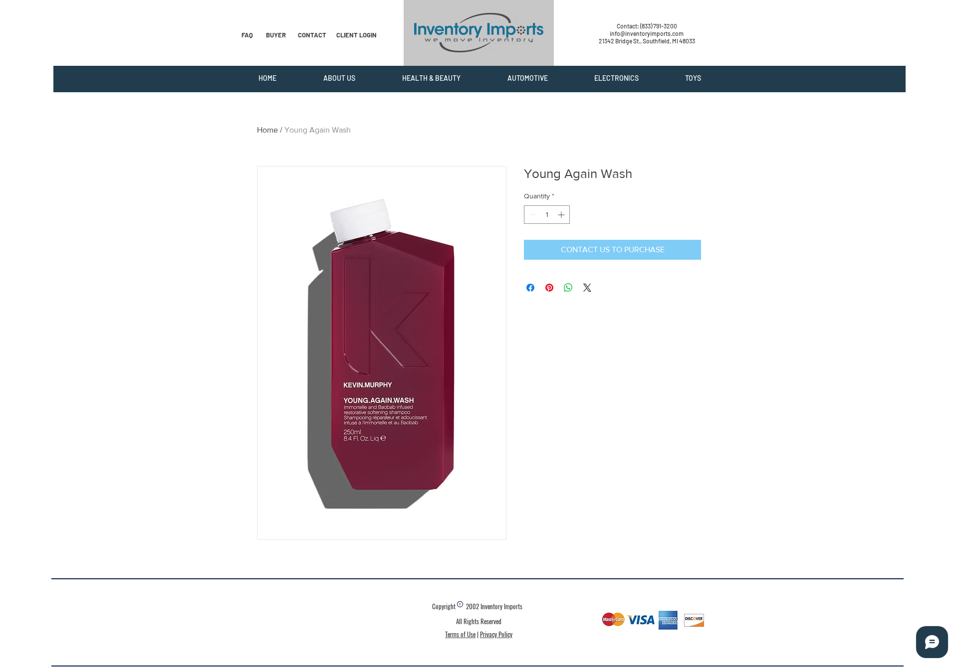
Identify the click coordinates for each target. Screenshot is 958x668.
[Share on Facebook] (530, 288)
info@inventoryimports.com (647, 33)
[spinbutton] (547, 214)
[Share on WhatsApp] (568, 288)
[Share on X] (587, 288)
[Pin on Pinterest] (549, 288)
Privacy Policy (496, 634)
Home (267, 130)
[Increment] (562, 214)
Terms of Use (460, 634)
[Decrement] (531, 214)
